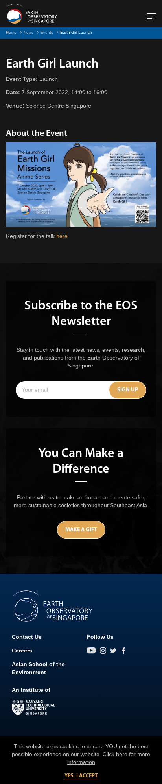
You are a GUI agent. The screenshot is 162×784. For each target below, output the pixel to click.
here (62, 236)
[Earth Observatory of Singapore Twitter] (113, 650)
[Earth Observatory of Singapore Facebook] (123, 650)
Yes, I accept (81, 776)
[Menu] (151, 13)
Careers (22, 650)
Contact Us (27, 637)
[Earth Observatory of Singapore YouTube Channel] (91, 650)
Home (11, 32)
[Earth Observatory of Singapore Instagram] (103, 650)
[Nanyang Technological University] (33, 707)
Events (46, 32)
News (28, 32)
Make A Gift (81, 530)
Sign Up (127, 390)
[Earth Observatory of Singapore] (31, 14)
